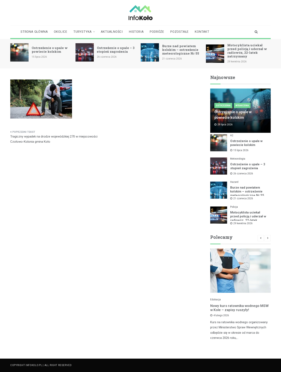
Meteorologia (237, 158)
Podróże (157, 32)
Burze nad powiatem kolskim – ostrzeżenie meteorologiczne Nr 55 (180, 49)
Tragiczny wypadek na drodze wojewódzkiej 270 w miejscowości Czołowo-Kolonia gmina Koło (54, 139)
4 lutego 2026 (221, 315)
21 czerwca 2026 (243, 198)
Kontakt (202, 32)
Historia (136, 32)
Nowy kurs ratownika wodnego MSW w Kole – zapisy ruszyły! (239, 308)
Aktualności (112, 32)
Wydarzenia (242, 105)
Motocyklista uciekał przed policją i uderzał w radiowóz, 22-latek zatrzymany (247, 50)
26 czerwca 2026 (243, 173)
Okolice (60, 32)
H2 (231, 135)
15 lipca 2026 (240, 150)
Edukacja (215, 299)
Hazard (234, 182)
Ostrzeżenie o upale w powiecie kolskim (50, 50)
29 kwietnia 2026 (243, 223)
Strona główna (34, 32)
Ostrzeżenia (223, 105)
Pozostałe (179, 32)
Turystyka (82, 32)
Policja (234, 206)
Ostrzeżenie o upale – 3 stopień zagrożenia (116, 50)
